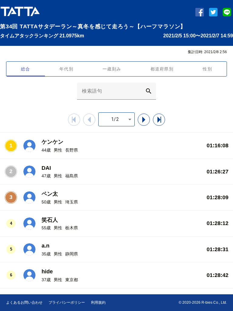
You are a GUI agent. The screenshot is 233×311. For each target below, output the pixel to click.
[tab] (25, 69)
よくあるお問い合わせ (24, 302)
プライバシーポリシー (67, 302)
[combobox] (116, 119)
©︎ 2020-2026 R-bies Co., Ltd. (203, 302)
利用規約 (98, 302)
